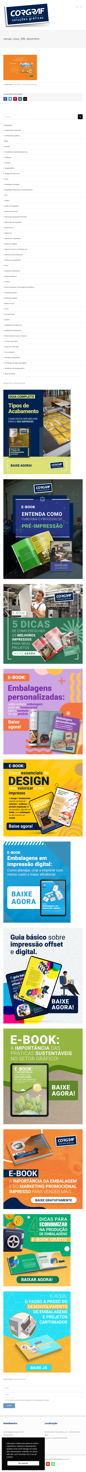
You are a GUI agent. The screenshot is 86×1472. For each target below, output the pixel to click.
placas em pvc (9, 303)
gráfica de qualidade (11, 206)
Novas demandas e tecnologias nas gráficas (19, 287)
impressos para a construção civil (16, 249)
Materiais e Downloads (12, 271)
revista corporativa (11, 341)
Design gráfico (9, 168)
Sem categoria (10, 352)
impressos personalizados (14, 255)
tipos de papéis (10, 374)
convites (8, 163)
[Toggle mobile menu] (81, 7)
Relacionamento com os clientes (16, 336)
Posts (7, 309)
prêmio (7, 320)
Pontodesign (65, 1459)
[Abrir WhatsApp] (80, 1466)
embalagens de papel (12, 184)
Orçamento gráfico (11, 293)
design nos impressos (12, 173)
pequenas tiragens (11, 298)
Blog (6, 141)
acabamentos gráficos (12, 136)
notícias (7, 282)
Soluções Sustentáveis (12, 357)
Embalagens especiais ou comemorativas (19, 190)
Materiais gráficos (11, 276)
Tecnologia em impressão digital (15, 363)
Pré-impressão (10, 314)
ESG (6, 195)
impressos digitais (11, 244)
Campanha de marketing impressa (16, 152)
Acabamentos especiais (13, 130)
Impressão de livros (11, 211)
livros (6, 265)
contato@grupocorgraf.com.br (13, 1432)
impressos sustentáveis (13, 260)
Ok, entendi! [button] (23, 1463)
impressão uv (9, 228)
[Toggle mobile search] (77, 7)
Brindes (7, 146)
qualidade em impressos (13, 330)
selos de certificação (12, 347)
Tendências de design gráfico (15, 368)
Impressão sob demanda (13, 222)
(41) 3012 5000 (8, 1435)
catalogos (8, 157)
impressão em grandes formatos (16, 217)
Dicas (6, 179)
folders (7, 201)
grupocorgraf (9, 84)
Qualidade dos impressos (13, 325)
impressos (8, 233)
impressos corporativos (13, 238)
